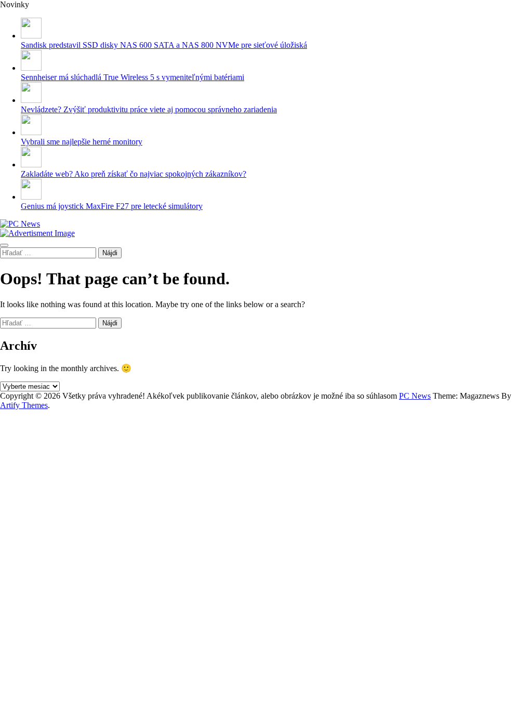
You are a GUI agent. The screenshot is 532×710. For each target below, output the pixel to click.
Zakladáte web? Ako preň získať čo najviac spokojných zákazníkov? (133, 173)
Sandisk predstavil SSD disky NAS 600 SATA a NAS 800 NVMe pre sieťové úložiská (164, 45)
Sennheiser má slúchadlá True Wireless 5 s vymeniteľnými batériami (132, 77)
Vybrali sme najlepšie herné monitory (81, 141)
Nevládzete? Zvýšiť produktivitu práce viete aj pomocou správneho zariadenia (149, 109)
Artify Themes (24, 405)
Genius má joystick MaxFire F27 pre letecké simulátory (112, 206)
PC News (415, 395)
